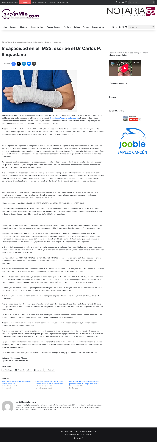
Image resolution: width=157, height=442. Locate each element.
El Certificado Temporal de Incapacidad (64, 118)
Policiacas (67, 27)
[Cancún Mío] (21, 14)
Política (77, 27)
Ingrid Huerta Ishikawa (26, 402)
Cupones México (98, 27)
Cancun (13, 27)
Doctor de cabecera (14, 42)
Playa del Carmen (53, 27)
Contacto (89, 435)
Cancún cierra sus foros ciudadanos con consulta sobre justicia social (55, 2)
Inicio (5, 27)
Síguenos (112, 97)
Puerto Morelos (37, 27)
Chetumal (23, 27)
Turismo (86, 27)
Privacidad (80, 435)
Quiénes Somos (70, 435)
